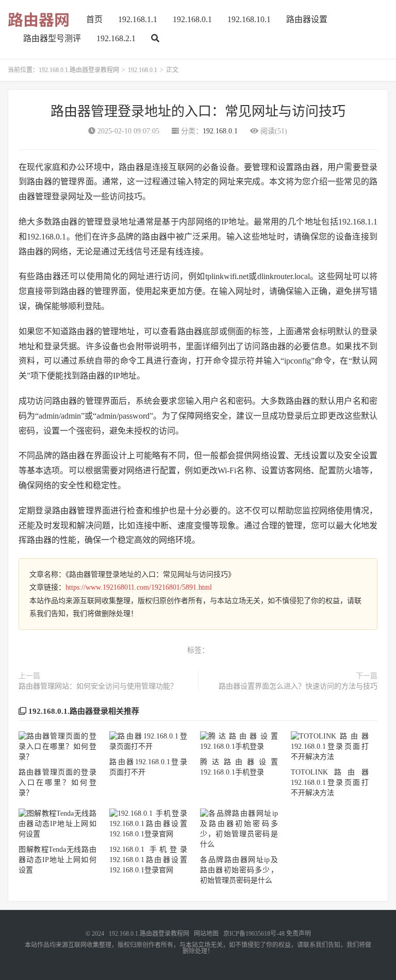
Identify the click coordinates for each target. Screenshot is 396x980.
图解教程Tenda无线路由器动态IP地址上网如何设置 (57, 860)
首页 (94, 19)
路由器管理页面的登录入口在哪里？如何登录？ (57, 782)
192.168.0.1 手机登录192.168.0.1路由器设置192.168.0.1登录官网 (148, 860)
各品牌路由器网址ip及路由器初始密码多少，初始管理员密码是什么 (239, 870)
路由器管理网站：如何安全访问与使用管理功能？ (98, 686)
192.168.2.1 (116, 38)
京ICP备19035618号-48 (254, 933)
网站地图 (206, 933)
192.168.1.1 (137, 19)
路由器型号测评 (52, 38)
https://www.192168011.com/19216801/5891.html (138, 587)
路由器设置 (306, 19)
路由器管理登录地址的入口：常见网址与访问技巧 (198, 111)
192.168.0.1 (192, 19)
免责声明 (298, 933)
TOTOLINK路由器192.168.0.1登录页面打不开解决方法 (330, 782)
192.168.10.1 (249, 19)
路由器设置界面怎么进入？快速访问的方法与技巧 (298, 686)
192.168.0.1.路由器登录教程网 (79, 70)
